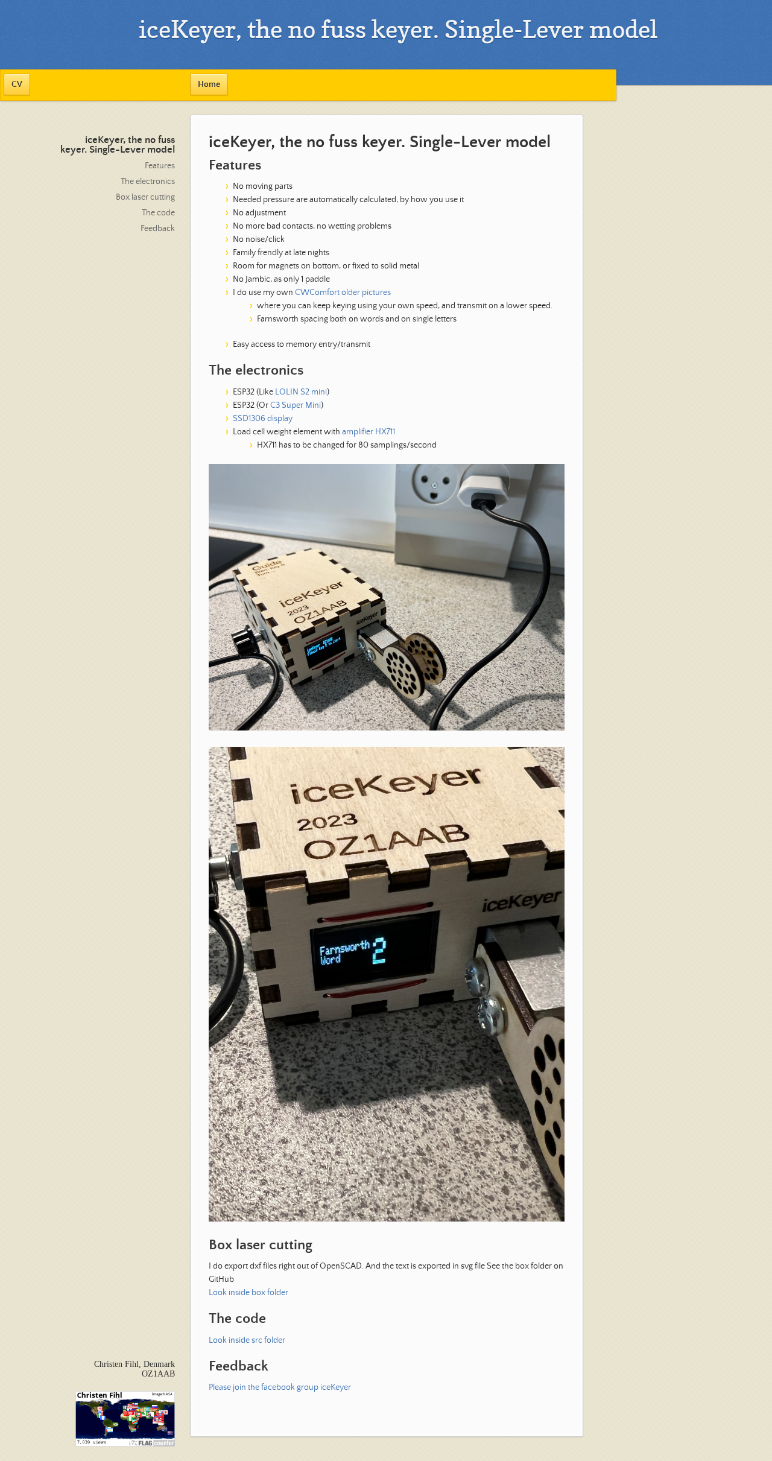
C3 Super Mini (295, 405)
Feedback (158, 228)
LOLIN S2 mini (301, 392)
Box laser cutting (145, 197)
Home (209, 84)
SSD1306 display (263, 418)
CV (16, 84)
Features (160, 166)
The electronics (148, 181)
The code (158, 213)
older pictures (366, 292)
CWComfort (317, 292)
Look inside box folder (248, 1293)
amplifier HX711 (368, 432)
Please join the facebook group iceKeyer (280, 1387)
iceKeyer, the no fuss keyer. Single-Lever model (117, 145)
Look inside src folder (247, 1340)
